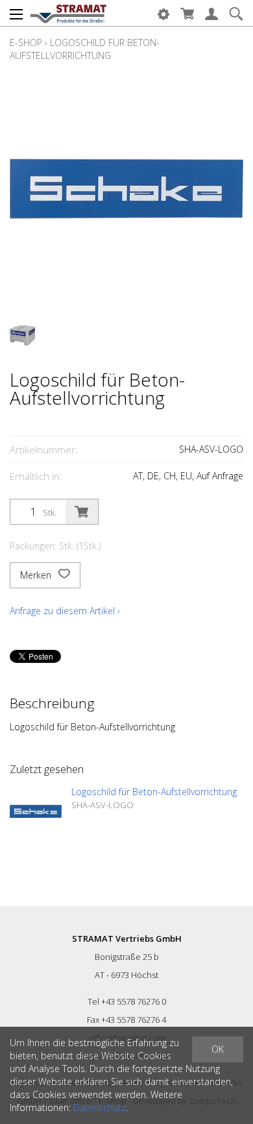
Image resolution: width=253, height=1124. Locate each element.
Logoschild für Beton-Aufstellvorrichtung (85, 49)
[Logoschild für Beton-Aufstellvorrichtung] (36, 811)
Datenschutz (99, 1107)
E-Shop (26, 42)
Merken (37, 575)
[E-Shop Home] (68, 13)
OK (217, 1049)
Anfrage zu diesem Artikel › (65, 610)
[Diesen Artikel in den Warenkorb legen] (82, 511)
